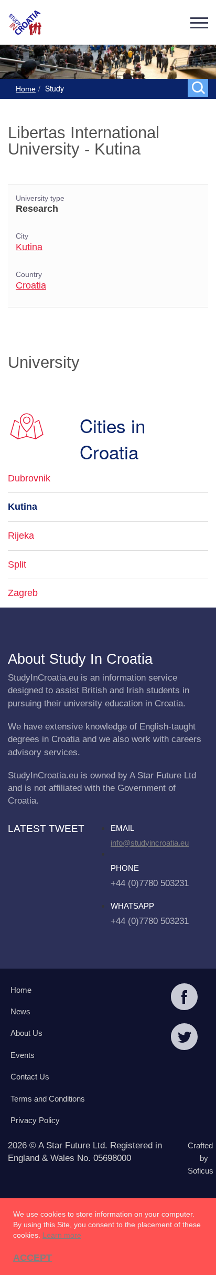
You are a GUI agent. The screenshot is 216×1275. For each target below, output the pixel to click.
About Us (26, 1033)
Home (26, 89)
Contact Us (29, 1076)
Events (22, 1055)
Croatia (31, 285)
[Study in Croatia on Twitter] (184, 1038)
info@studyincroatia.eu (150, 842)
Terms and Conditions (47, 1098)
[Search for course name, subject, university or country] (200, 87)
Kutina (29, 247)
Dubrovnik (29, 478)
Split (17, 564)
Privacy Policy (35, 1120)
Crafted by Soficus (200, 1158)
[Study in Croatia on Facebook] (184, 998)
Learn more (61, 1235)
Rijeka (21, 535)
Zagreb (23, 593)
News (20, 1011)
